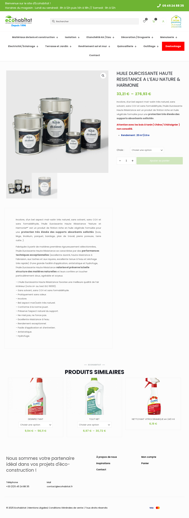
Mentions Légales (37, 507)
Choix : (120, 150)
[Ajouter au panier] (176, 382)
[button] (103, 76)
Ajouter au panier (160, 160)
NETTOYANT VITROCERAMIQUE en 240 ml (153, 419)
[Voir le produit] (59, 382)
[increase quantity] (132, 161)
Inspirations (103, 463)
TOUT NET (94, 419)
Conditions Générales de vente (66, 507)
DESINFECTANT (35, 419)
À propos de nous (106, 457)
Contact (101, 469)
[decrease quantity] (120, 161)
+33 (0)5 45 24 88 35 (17, 486)
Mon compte (148, 457)
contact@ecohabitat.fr (60, 486)
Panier (145, 463)
